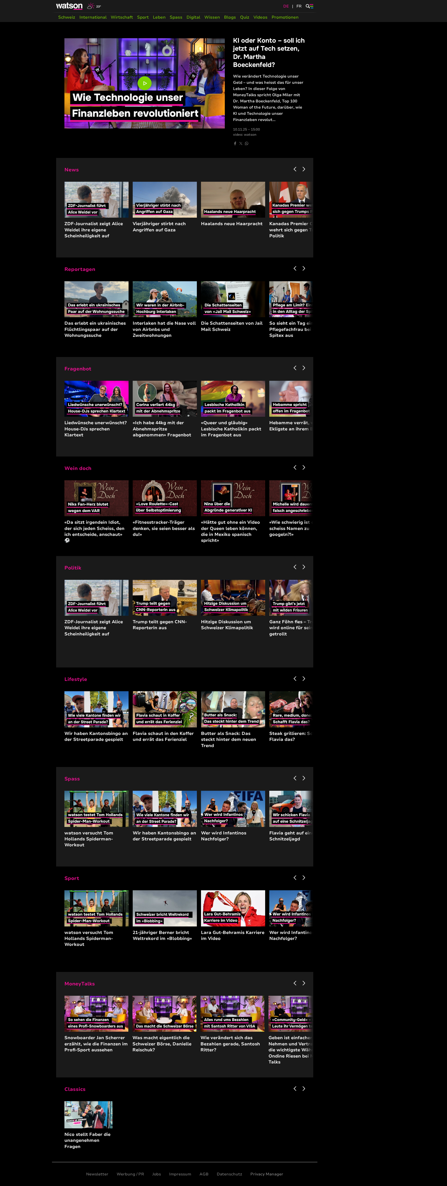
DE (286, 6)
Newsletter (97, 1174)
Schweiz (66, 17)
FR (299, 6)
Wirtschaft (122, 17)
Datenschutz (229, 1174)
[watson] (69, 6)
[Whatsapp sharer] (246, 143)
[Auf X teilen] (240, 143)
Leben (159, 17)
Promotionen (285, 17)
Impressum (180, 1174)
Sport (143, 17)
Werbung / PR (130, 1174)
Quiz (244, 17)
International (93, 17)
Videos (260, 17)
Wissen (212, 17)
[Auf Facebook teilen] (235, 143)
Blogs (230, 17)
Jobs (156, 1174)
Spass (176, 17)
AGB (203, 1174)
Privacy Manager (266, 1174)
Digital (193, 17)
